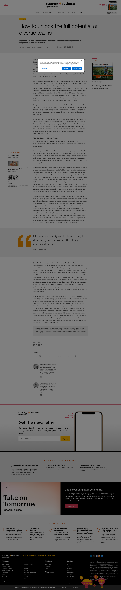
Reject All (66, 68)
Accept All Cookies (77, 68)
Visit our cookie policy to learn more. (70, 64)
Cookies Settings (45, 68)
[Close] (81, 60)
